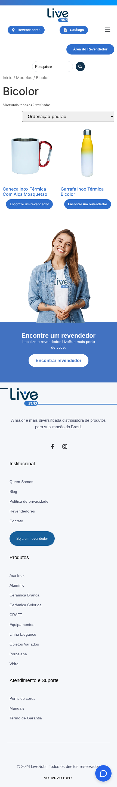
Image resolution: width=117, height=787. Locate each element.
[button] (107, 30)
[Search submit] (80, 66)
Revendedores (22, 511)
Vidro (14, 664)
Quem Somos (21, 482)
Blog (13, 491)
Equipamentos (22, 624)
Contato (16, 521)
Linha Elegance (23, 634)
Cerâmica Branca (24, 595)
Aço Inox (17, 575)
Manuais (17, 708)
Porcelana (18, 654)
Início (8, 77)
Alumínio (17, 585)
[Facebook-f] (52, 446)
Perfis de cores (22, 698)
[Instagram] (64, 446)
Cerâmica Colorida (26, 605)
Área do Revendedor (90, 49)
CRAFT (16, 615)
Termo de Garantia (26, 718)
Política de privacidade (29, 501)
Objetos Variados (24, 644)
